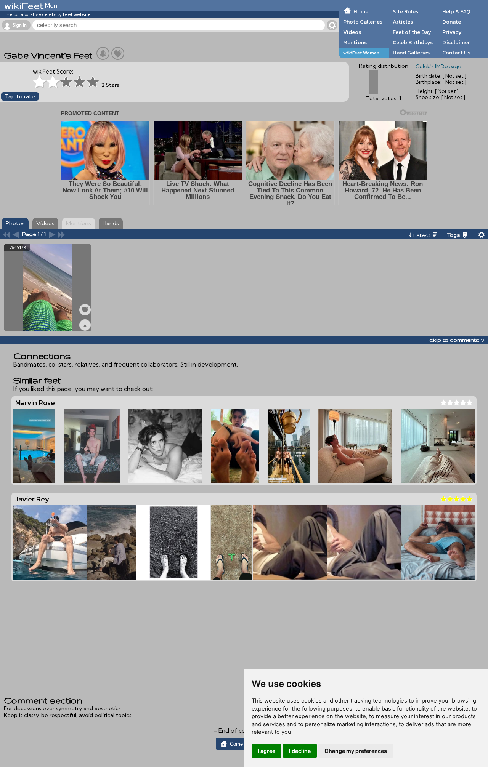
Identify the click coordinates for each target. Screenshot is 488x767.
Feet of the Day (412, 32)
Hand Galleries (411, 52)
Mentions (355, 42)
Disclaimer (456, 42)
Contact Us (456, 52)
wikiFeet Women (361, 52)
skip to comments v (456, 340)
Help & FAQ (456, 11)
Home (360, 11)
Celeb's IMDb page (438, 66)
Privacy (452, 32)
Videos (352, 32)
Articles (403, 22)
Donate (451, 22)
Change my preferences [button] (355, 751)
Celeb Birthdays (413, 42)
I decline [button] (300, 751)
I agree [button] (266, 751)
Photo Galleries (362, 22)
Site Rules (405, 11)
